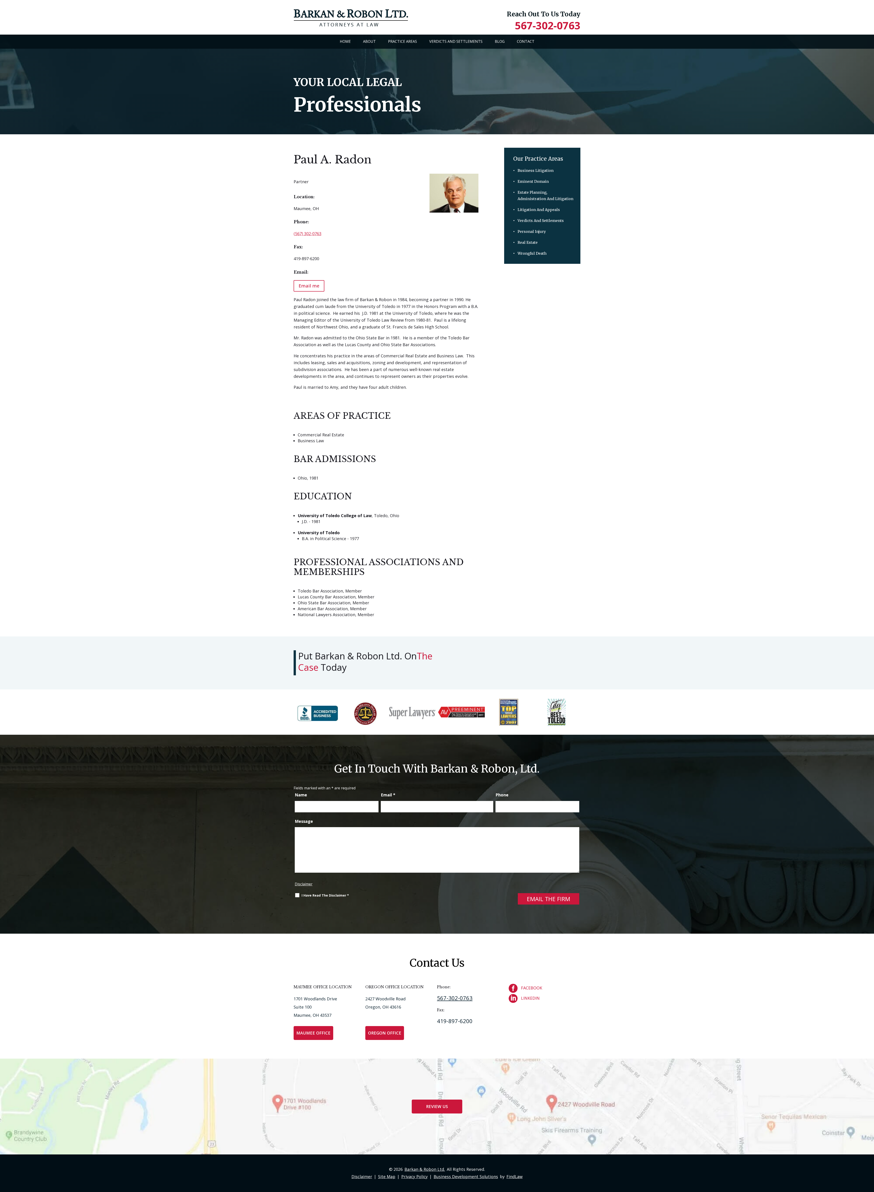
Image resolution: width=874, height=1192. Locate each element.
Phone (501, 795)
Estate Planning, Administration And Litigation (545, 195)
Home (345, 41)
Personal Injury (532, 231)
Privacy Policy (414, 1176)
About (369, 41)
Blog (500, 41)
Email (388, 795)
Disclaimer (304, 884)
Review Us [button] (437, 1106)
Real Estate (528, 242)
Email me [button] (309, 286)
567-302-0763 (547, 25)
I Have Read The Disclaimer (325, 895)
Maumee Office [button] (313, 1033)
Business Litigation (536, 170)
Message (304, 821)
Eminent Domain (533, 181)
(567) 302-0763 (307, 233)
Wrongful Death (532, 253)
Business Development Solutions (466, 1176)
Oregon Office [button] (384, 1033)
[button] (869, 1159)
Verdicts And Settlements (456, 41)
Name (301, 795)
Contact (525, 41)
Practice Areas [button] (402, 41)
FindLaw (514, 1176)
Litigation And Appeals (539, 209)
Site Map (386, 1176)
